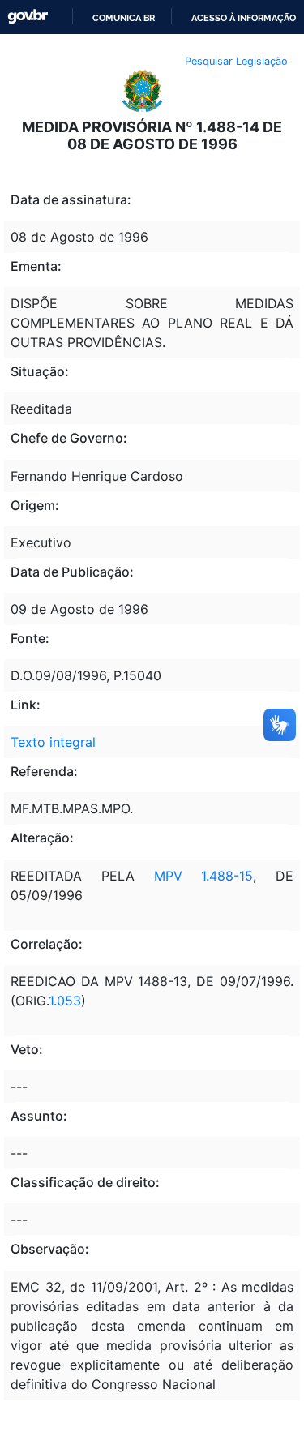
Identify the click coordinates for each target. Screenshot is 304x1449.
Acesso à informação (243, 18)
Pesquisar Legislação (236, 61)
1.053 (65, 1000)
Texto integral (53, 742)
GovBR (27, 16)
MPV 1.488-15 (204, 876)
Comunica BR (123, 18)
